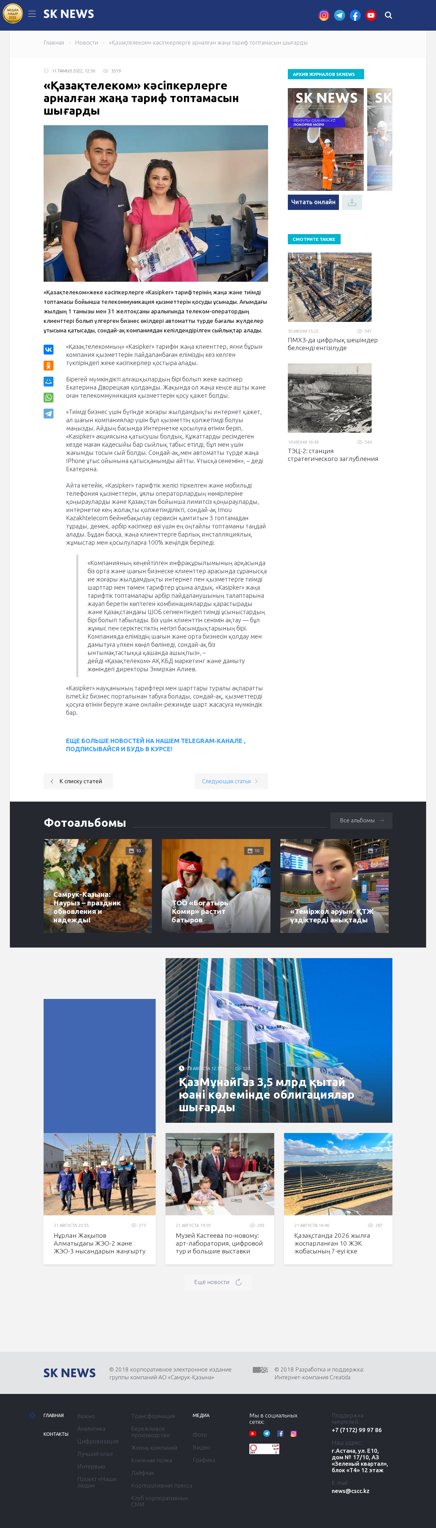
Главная (54, 42)
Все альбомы (357, 820)
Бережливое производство (150, 1431)
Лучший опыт (95, 1453)
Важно (86, 1416)
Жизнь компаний (154, 1447)
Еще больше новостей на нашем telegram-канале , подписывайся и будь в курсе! (155, 744)
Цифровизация (98, 1441)
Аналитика (91, 1428)
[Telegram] (49, 413)
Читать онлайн (313, 201)
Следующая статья (226, 781)
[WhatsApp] (48, 397)
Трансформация (153, 1416)
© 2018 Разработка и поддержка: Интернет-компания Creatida (319, 1373)
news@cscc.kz (351, 1491)
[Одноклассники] (48, 366)
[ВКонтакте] (48, 350)
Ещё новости (211, 1282)
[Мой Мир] (48, 382)
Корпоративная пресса (161, 1485)
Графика (204, 1460)
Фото (200, 1434)
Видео (201, 1447)
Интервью (91, 1466)
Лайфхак (142, 1472)
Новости (86, 42)
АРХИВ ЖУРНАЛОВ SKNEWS (324, 74)
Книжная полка (151, 1460)
